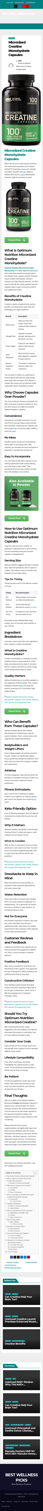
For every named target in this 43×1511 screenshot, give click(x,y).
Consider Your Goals (17, 1245)
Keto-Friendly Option (13, 1219)
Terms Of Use (6, 1506)
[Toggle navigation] (40, 26)
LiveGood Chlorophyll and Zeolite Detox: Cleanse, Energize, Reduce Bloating (20, 1431)
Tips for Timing (17, 1201)
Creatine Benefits (31, 1262)
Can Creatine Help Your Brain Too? (18, 1298)
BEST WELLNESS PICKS (18, 14)
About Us (9, 1501)
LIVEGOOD (9, 2)
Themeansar (21, 1496)
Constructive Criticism (16, 1238)
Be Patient (14, 1249)
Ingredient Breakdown (14, 1203)
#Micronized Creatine (23, 66)
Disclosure (25, 1501)
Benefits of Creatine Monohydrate (20, 1183)
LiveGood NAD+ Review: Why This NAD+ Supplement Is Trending (19, 1385)
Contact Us (17, 1501)
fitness (33, 799)
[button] (32, 26)
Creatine (11, 38)
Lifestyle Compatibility (17, 1247)
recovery (33, 607)
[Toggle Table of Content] (34, 1173)
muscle (23, 169)
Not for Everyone (15, 1231)
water (14, 431)
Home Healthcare (25, 1445)
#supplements (21, 69)
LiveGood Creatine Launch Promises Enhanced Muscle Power (12, 1265)
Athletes (12, 1215)
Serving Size (14, 1199)
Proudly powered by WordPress (14, 1494)
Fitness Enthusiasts (16, 1217)
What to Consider (17, 1224)
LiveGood (15, 1294)
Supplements (9, 1447)
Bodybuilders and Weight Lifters (19, 1213)
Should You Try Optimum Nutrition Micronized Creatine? (18, 1241)
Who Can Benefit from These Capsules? (20, 1210)
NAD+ (14, 1378)
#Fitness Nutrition (24, 63)
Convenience (14, 1187)
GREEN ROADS (30, 2)
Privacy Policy (33, 1501)
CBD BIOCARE (19, 2)
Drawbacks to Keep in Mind (15, 1226)
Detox (7, 1424)
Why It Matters (14, 1222)
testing (21, 686)
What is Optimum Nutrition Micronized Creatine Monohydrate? (19, 1180)
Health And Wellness (18, 1341)
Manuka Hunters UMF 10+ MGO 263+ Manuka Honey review (20, 1454)
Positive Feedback (15, 1235)
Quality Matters (14, 1208)
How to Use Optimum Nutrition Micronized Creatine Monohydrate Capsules (20, 1196)
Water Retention (15, 1228)
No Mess (13, 1190)
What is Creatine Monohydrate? (19, 1206)
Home (3, 1501)
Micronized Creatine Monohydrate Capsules (21, 1176)
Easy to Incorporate (16, 1192)
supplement (33, 270)
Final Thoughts (12, 1251)
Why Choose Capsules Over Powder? (19, 1185)
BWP (20, 61)
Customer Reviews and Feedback (17, 1233)
